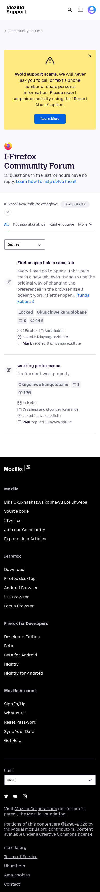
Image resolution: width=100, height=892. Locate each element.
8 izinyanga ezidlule (64, 343)
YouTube (15, 796)
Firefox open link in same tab (45, 262)
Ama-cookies (17, 875)
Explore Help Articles (25, 538)
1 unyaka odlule (58, 422)
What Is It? (15, 713)
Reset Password (20, 722)
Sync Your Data (19, 731)
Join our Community (24, 529)
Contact (12, 884)
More (83, 224)
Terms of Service (20, 856)
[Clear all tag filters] (7, 212)
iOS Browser (16, 596)
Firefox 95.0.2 (75, 204)
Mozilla (17, 469)
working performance (38, 365)
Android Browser (21, 587)
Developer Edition (22, 636)
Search (70, 10)
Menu (80, 10)
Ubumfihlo (14, 865)
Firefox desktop (20, 578)
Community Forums (26, 31)
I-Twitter (12, 520)
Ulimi (8, 770)
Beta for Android (20, 655)
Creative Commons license (65, 834)
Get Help (12, 740)
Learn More (50, 119)
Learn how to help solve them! (46, 181)
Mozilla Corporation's (36, 808)
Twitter (6, 796)
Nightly (11, 664)
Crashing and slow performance (50, 409)
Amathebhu (54, 331)
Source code (16, 511)
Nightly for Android (23, 673)
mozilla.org (15, 847)
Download (14, 569)
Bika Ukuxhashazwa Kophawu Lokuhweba (45, 502)
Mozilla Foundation (46, 814)
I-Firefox (30, 331)
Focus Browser (19, 606)
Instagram (25, 796)
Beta (8, 645)
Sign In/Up (14, 703)
